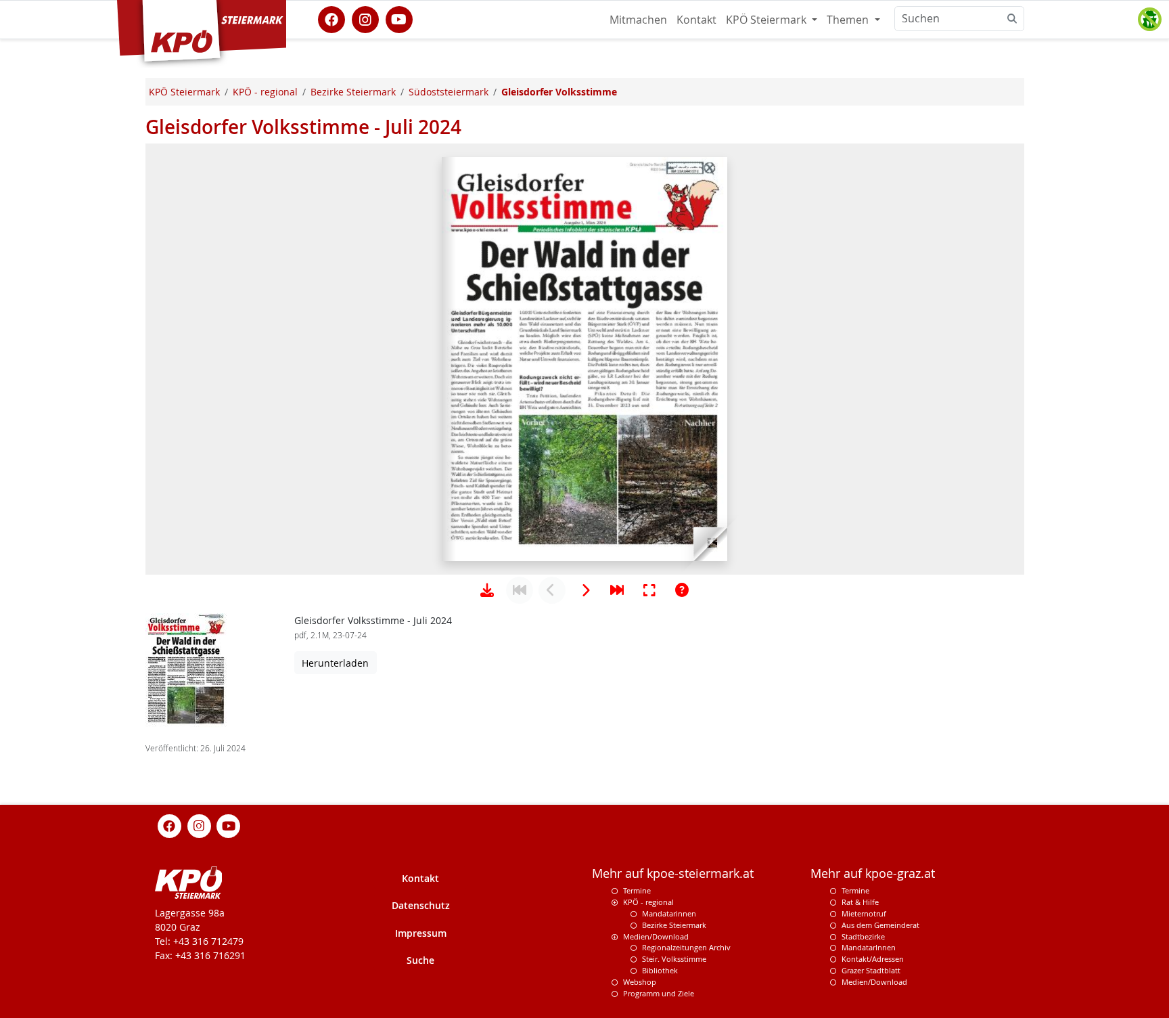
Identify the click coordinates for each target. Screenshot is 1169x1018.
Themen (849, 19)
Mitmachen (638, 19)
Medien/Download (656, 936)
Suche (420, 960)
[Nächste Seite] (584, 590)
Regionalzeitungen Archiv (686, 947)
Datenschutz (421, 905)
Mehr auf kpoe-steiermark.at (673, 873)
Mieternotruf (864, 913)
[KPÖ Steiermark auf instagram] (365, 18)
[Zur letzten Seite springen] (617, 590)
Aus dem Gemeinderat (880, 925)
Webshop (639, 982)
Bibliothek (660, 970)
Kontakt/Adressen (873, 959)
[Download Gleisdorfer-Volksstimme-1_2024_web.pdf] (487, 590)
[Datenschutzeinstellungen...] (1149, 19)
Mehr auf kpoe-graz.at (872, 873)
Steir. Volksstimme (674, 959)
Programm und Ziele (658, 993)
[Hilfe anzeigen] (681, 590)
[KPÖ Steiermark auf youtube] (399, 18)
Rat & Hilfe (860, 902)
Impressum (420, 933)
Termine (637, 890)
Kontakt (696, 19)
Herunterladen (335, 663)
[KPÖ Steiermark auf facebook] (331, 18)
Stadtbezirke (863, 936)
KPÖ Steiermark (767, 19)
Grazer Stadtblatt (871, 970)
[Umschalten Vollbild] (649, 590)
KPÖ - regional (648, 902)
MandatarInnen (869, 947)
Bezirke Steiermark (674, 925)
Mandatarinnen (669, 913)
